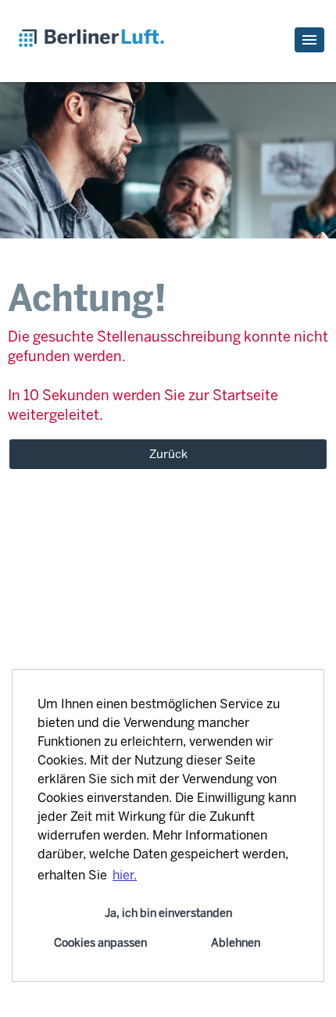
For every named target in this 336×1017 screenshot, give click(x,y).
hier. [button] (125, 875)
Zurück (168, 454)
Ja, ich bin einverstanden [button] (168, 913)
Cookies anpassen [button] (100, 943)
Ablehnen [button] (235, 943)
